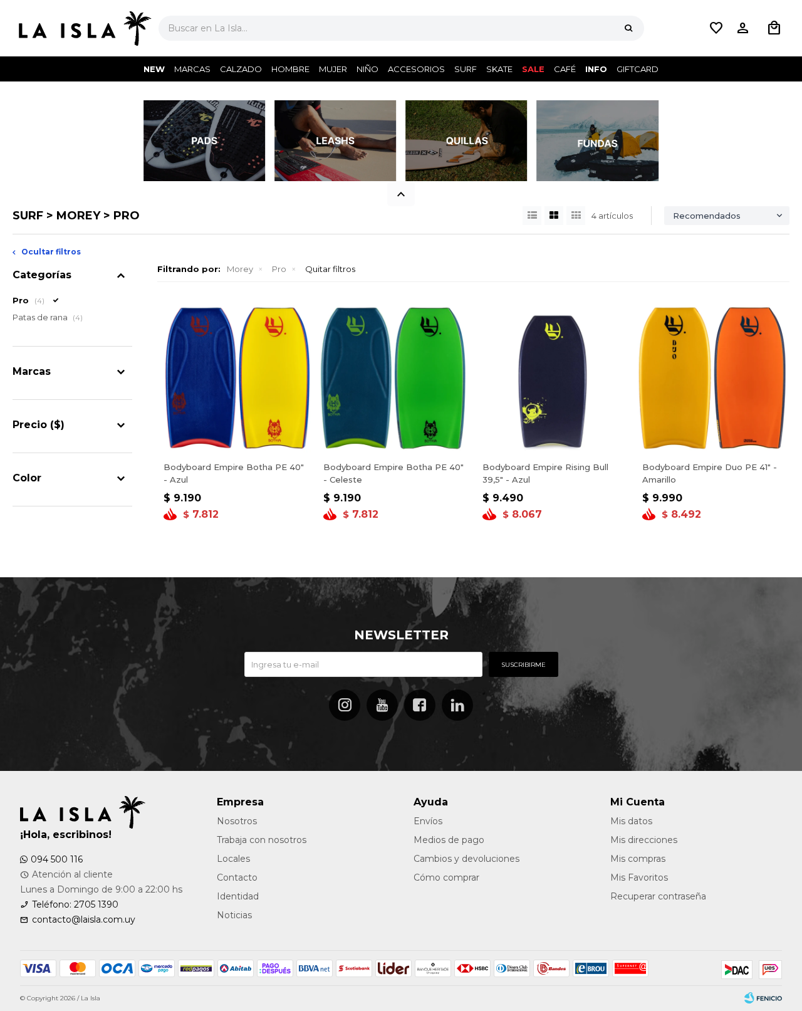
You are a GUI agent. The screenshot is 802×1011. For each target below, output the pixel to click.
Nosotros (237, 821)
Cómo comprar (446, 877)
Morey (240, 269)
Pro (279, 269)
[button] (628, 28)
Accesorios (416, 69)
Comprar (233, 440)
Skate (499, 69)
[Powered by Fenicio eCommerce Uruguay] (763, 998)
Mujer (333, 69)
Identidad (238, 896)
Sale (533, 69)
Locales (233, 858)
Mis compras (637, 858)
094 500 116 (57, 859)
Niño (367, 69)
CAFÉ (565, 69)
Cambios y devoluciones (466, 858)
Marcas (192, 69)
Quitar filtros (330, 269)
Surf (465, 69)
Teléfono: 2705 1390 (75, 904)
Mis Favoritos (639, 877)
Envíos (428, 821)
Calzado (241, 69)
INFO (596, 69)
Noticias (234, 915)
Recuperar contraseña (658, 896)
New (154, 69)
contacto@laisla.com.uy (83, 919)
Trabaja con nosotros (261, 840)
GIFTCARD (638, 69)
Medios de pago (449, 840)
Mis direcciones (643, 840)
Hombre (290, 69)
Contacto (237, 877)
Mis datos (631, 821)
